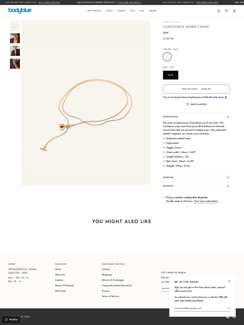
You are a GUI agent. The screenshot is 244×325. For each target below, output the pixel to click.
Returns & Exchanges (113, 280)
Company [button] (61, 264)
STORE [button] (11, 264)
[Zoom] (86, 102)
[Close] (231, 280)
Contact (106, 269)
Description (170, 116)
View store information (206, 201)
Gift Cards (60, 291)
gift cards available (49, 2)
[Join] (226, 308)
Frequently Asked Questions (117, 285)
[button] (94, 10)
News (58, 269)
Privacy (105, 291)
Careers (59, 280)
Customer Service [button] (113, 264)
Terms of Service (110, 296)
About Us (60, 274)
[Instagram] (234, 316)
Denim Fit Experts (64, 285)
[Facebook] (227, 316)
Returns (168, 185)
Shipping (168, 177)
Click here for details (129, 2)
